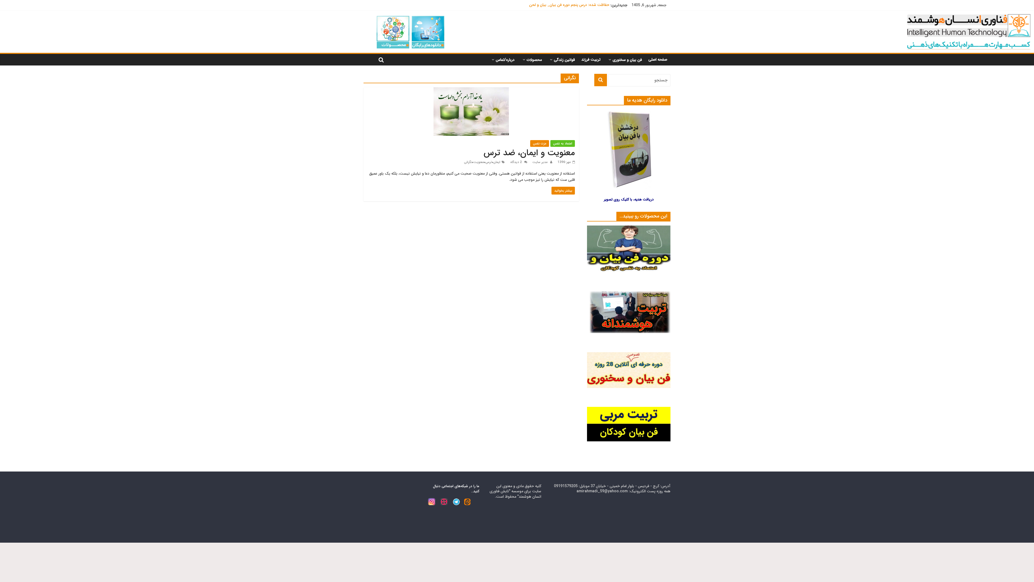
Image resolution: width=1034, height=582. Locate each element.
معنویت (478, 162)
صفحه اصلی (657, 60)
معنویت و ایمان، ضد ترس (529, 153)
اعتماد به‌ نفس (562, 143)
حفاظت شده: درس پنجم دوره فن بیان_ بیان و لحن (569, 5)
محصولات (534, 60)
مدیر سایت (539, 162)
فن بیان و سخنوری (627, 60)
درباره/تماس (505, 60)
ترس (488, 162)
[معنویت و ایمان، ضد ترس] (471, 90)
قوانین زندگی (564, 60)
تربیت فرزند (590, 60)
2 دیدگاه (516, 162)
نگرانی (468, 162)
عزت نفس (539, 143)
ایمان (496, 162)
